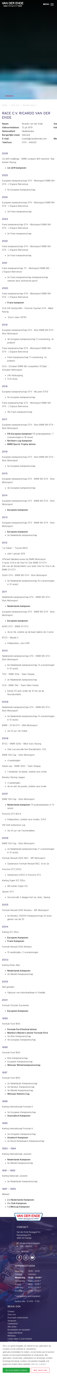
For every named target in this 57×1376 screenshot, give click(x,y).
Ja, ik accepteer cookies (16, 1370)
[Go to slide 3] (28, 96)
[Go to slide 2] (19, 96)
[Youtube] (32, 1257)
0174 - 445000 (29, 142)
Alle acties (12, 1326)
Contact (11, 1311)
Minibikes (12, 1336)
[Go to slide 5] (48, 96)
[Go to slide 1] (9, 96)
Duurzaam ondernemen (18, 1317)
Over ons (12, 1314)
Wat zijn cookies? (38, 1364)
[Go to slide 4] (38, 96)
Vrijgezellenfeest (15, 1333)
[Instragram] (25, 1257)
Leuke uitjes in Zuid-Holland (20, 1339)
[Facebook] (19, 1257)
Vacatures (12, 1320)
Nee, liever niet (40, 1370)
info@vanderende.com (30, 1243)
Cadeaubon (13, 1323)
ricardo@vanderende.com (34, 138)
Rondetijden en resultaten (19, 1330)
